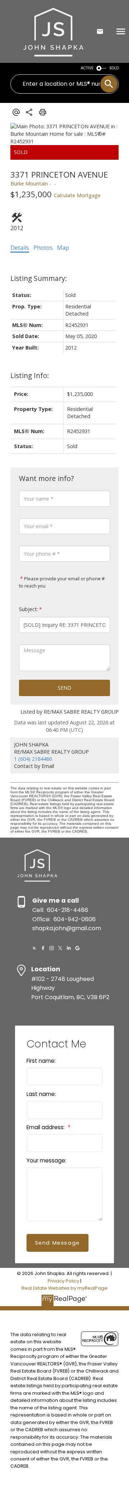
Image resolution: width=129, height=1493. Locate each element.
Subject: (28, 609)
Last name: (41, 1094)
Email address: (46, 1127)
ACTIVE (87, 68)
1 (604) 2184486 (33, 758)
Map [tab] (63, 248)
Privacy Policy (63, 1281)
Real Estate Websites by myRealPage (65, 1288)
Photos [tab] (43, 248)
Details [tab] (19, 248)
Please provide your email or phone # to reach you (62, 582)
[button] (34, 948)
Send (64, 687)
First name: (41, 1061)
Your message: (46, 1160)
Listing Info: (29, 375)
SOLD (114, 68)
